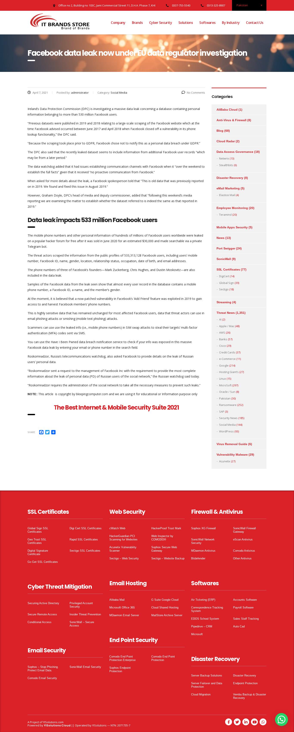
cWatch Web (117, 528)
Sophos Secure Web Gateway (164, 549)
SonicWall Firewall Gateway (244, 530)
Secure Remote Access (42, 614)
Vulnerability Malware (232, 454)
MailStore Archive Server (166, 615)
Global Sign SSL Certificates (38, 530)
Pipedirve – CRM (201, 626)
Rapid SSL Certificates (84, 539)
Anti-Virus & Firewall (231, 120)
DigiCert (224, 276)
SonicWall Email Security (85, 667)
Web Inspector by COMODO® (162, 537)
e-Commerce (227, 359)
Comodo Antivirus (244, 550)
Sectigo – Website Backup (167, 558)
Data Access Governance (235, 151)
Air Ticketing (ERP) (203, 599)
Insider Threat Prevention (85, 614)
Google (224, 365)
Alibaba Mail (117, 599)
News (220, 238)
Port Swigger (226, 248)
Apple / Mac (226, 326)
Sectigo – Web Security (124, 558)
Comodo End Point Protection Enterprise (122, 658)
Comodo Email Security (42, 678)
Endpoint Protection (245, 683)
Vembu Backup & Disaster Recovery (249, 696)
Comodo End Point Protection (163, 658)
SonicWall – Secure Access (82, 624)
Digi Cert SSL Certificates (86, 528)
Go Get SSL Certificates (43, 561)
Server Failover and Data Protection (206, 685)
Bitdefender (198, 558)
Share (31, 432)
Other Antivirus (242, 558)
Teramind (225, 215)
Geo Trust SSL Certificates (37, 541)
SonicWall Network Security (203, 541)
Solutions (185, 22)
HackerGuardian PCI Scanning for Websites (123, 537)
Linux (222, 379)
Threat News (226, 312)
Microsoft (197, 634)
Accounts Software (245, 599)
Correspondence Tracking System (207, 609)
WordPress (226, 431)
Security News (228, 418)
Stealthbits (226, 165)
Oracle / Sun (227, 392)
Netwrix (224, 158)
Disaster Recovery (230, 178)
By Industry (231, 22)
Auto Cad (239, 626)
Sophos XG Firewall (203, 528)
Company (118, 22)
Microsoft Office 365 (122, 607)
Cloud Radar (226, 141)
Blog (220, 130)
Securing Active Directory (43, 603)
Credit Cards (227, 352)
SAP (221, 411)
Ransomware (228, 405)
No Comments (196, 92)
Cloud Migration (200, 694)
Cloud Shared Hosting (164, 607)
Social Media (227, 425)
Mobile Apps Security (232, 227)
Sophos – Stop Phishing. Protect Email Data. (43, 668)
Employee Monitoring (232, 208)
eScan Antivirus (243, 539)
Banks (223, 339)
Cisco (222, 346)
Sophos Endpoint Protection (120, 669)
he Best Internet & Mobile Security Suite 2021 (118, 407)
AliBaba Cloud (227, 109)
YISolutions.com (53, 722)
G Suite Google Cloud (164, 599)
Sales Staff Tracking (246, 618)
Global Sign (226, 283)
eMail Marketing (228, 188)
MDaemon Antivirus (203, 550)
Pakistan (225, 398)
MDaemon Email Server (124, 615)
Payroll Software (243, 607)
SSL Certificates (228, 269)
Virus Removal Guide (232, 444)
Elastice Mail (227, 195)
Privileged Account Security (81, 605)
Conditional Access (39, 622)
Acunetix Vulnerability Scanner (122, 549)
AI (220, 319)
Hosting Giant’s (229, 372)
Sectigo (224, 289)
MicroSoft (225, 385)
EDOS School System (205, 618)
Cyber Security (160, 22)
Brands (137, 22)
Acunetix (224, 461)
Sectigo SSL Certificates (85, 550)
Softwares (207, 22)
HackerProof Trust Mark (166, 528)
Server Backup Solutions (206, 675)
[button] (281, 719)
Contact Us (254, 22)
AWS (222, 332)
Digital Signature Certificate (38, 552)
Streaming (224, 302)
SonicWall (224, 259)
